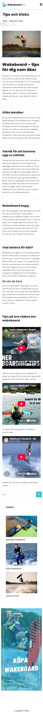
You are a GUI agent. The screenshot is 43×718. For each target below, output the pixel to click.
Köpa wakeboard (13, 568)
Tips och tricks (12, 596)
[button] (40, 4)
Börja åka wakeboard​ (15, 539)
